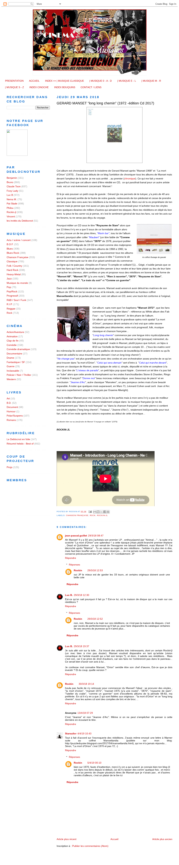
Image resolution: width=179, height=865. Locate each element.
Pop (9, 287)
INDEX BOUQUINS (64, 87)
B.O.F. (10, 244)
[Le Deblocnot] (17, 155)
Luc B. (69, 595)
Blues (10, 248)
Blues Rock (13, 252)
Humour (11, 411)
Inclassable (13, 370)
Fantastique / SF (16, 362)
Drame (10, 357)
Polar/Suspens (15, 415)
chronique (129, 178)
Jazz (9, 278)
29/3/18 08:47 (95, 535)
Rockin (78, 570)
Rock (93, 515)
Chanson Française (77, 515)
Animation (12, 336)
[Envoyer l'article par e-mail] (90, 511)
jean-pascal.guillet (76, 535)
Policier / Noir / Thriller (19, 374)
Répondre (70, 558)
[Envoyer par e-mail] (94, 512)
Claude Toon (14, 186)
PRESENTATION (14, 80)
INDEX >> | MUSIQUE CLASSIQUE (64, 80)
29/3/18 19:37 (81, 646)
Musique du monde (17, 283)
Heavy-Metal (14, 274)
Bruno (10, 182)
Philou (10, 208)
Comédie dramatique (18, 349)
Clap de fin (13, 340)
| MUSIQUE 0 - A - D (100, 80)
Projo (9, 467)
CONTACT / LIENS (91, 87)
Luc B (10, 195)
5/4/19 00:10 (94, 762)
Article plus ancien (162, 839)
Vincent (11, 216)
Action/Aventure (15, 332)
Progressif (12, 295)
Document (12, 407)
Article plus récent (66, 839)
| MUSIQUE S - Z (14, 87)
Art (8, 398)
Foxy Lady (12, 190)
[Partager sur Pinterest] (108, 512)
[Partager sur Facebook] (104, 512)
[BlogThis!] (98, 512)
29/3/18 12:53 (95, 570)
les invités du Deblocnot (20, 220)
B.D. (9, 402)
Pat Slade (12, 203)
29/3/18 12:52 (95, 618)
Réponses (74, 564)
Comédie (12, 345)
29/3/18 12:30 (81, 595)
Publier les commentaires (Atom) (90, 846)
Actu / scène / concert (19, 240)
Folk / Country (14, 265)
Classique (12, 261)
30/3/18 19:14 (86, 683)
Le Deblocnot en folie (18, 439)
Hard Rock (12, 270)
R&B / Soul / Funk (16, 300)
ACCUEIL (34, 80)
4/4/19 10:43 (84, 733)
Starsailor (70, 733)
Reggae (11, 308)
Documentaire (14, 353)
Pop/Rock (12, 291)
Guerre (11, 366)
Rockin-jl (102, 515)
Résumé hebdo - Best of (20, 443)
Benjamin (12, 177)
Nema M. (12, 199)
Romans (11, 420)
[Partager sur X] (101, 512)
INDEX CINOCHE (39, 87)
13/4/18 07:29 (85, 712)
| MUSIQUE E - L (126, 80)
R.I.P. (9, 304)
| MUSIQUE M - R (151, 80)
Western (11, 379)
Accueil (114, 839)
